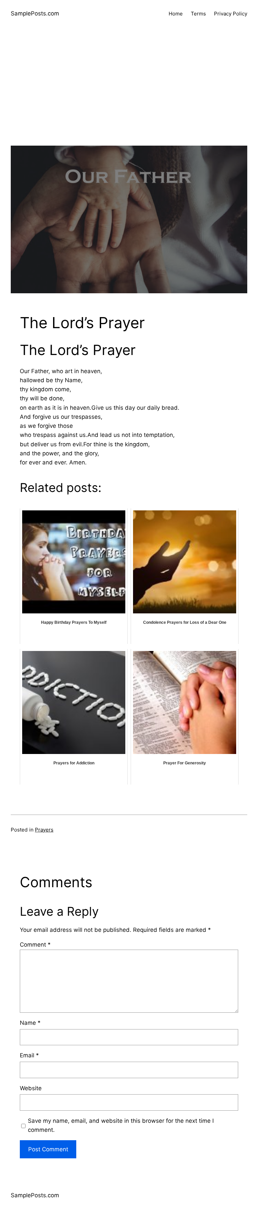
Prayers (44, 829)
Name (30, 1022)
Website (31, 1088)
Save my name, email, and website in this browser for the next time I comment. (121, 1125)
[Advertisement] (129, 99)
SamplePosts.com (35, 13)
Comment (35, 944)
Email (29, 1055)
